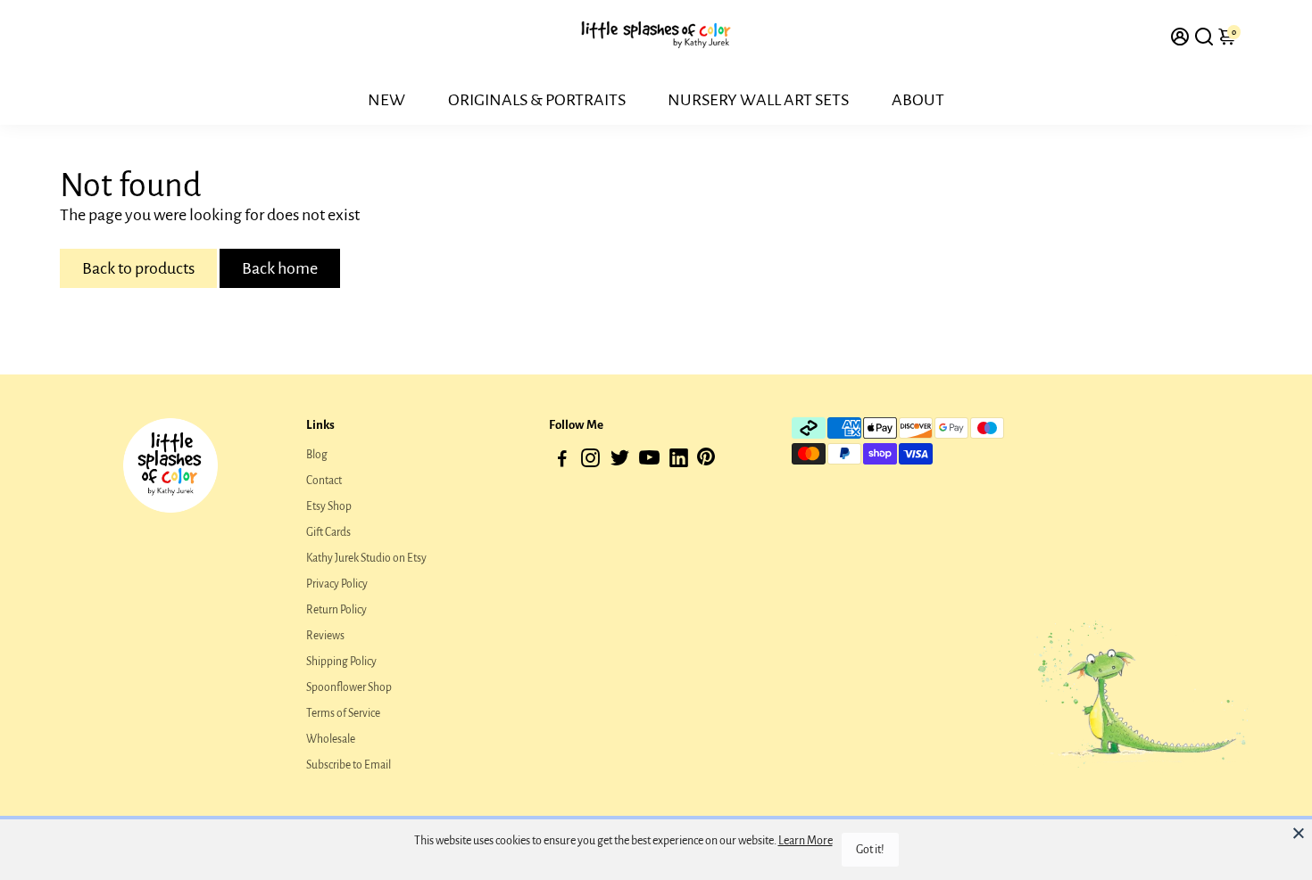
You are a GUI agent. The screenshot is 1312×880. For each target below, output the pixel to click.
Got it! (870, 849)
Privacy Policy (337, 584)
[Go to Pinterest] (706, 461)
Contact (324, 480)
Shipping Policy (341, 661)
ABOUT (918, 100)
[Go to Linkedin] (679, 461)
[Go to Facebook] (562, 461)
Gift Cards (328, 532)
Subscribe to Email (348, 765)
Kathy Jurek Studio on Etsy (366, 558)
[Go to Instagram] (590, 461)
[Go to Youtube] (649, 461)
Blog (317, 454)
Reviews (325, 635)
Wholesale (330, 739)
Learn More (805, 841)
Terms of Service (343, 713)
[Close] (1298, 832)
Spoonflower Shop (349, 687)
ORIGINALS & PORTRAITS (537, 100)
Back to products (138, 268)
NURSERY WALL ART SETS (758, 100)
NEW (386, 100)
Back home (280, 268)
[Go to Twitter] (620, 461)
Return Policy (336, 610)
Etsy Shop (329, 506)
